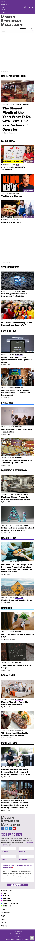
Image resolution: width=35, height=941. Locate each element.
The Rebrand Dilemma (11, 196)
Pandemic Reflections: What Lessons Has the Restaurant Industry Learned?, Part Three (15, 771)
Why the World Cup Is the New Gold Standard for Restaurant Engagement (15, 392)
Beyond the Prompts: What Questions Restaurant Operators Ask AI (16, 359)
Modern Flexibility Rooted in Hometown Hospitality (14, 703)
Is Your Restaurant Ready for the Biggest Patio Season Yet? (16, 323)
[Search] (32, 31)
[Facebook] (24, 7)
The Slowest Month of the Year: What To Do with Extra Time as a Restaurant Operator (16, 119)
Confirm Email (23, 859)
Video (17, 164)
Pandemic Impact (20, 767)
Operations (18, 427)
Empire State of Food (11, 222)
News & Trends (19, 354)
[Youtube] (33, 7)
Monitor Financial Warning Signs (16, 600)
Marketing (18, 632)
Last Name (22, 851)
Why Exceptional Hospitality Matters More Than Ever (14, 734)
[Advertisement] (17, 53)
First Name (5, 851)
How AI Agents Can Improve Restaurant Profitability (14, 295)
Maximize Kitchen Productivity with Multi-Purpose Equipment (16, 498)
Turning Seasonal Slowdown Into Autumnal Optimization (16, 461)
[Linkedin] (30, 7)
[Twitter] (27, 7)
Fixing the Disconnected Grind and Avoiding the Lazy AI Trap (17, 529)
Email (3, 859)
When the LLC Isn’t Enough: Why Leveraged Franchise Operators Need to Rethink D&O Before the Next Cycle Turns (16, 568)
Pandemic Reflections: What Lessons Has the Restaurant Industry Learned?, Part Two (14, 805)
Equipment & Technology (22, 104)
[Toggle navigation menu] (32, 938)
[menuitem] (3, 2)
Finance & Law (19, 562)
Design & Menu (19, 699)
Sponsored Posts (20, 291)
